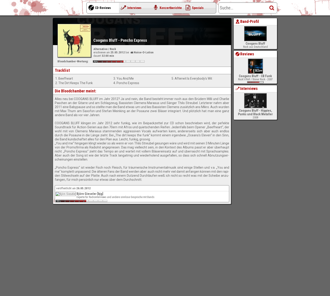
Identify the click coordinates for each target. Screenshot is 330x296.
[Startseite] (71, 9)
